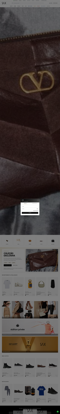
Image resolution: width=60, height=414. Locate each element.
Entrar (25, 203)
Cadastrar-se (34, 203)
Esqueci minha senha (35, 210)
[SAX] (23, 200)
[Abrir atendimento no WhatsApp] (58, 412)
